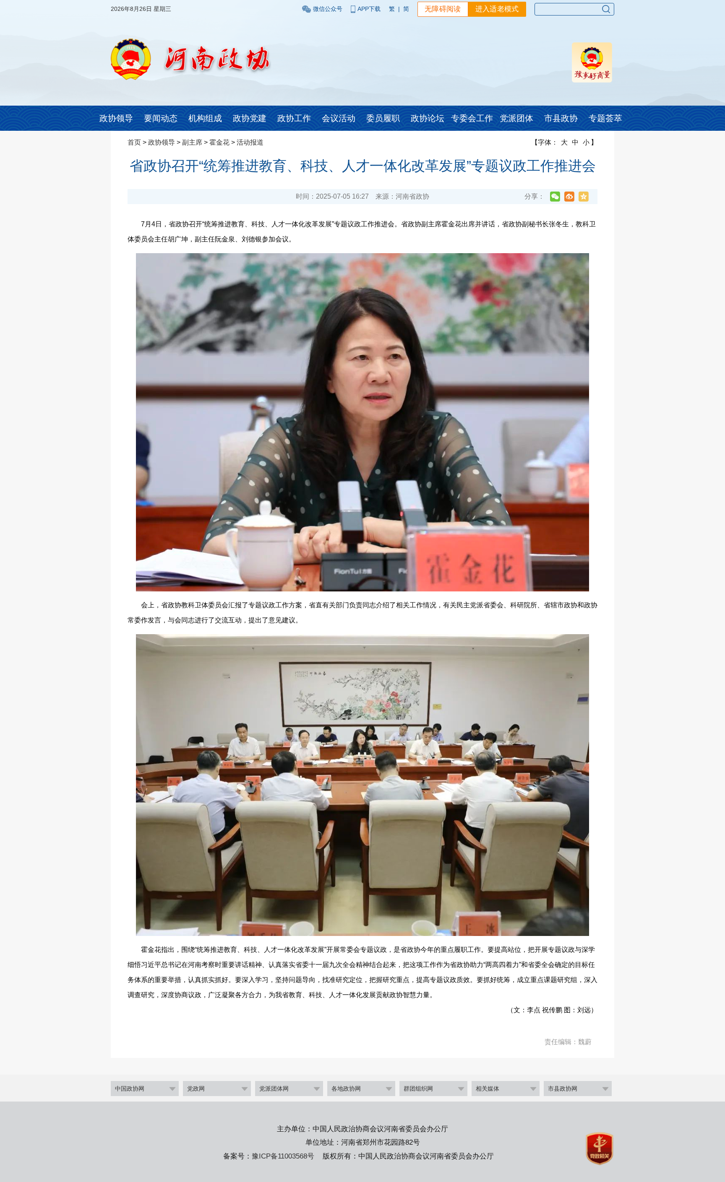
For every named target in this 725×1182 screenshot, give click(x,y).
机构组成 (205, 118)
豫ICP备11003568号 (283, 1156)
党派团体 (516, 118)
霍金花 (219, 142)
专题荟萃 (605, 118)
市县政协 (561, 118)
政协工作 (294, 118)
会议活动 (338, 118)
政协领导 (116, 118)
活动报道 (250, 142)
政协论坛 (427, 118)
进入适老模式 (497, 9)
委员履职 (383, 118)
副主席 (192, 142)
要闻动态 (160, 118)
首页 (134, 142)
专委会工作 (472, 118)
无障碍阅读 (443, 9)
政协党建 (249, 118)
